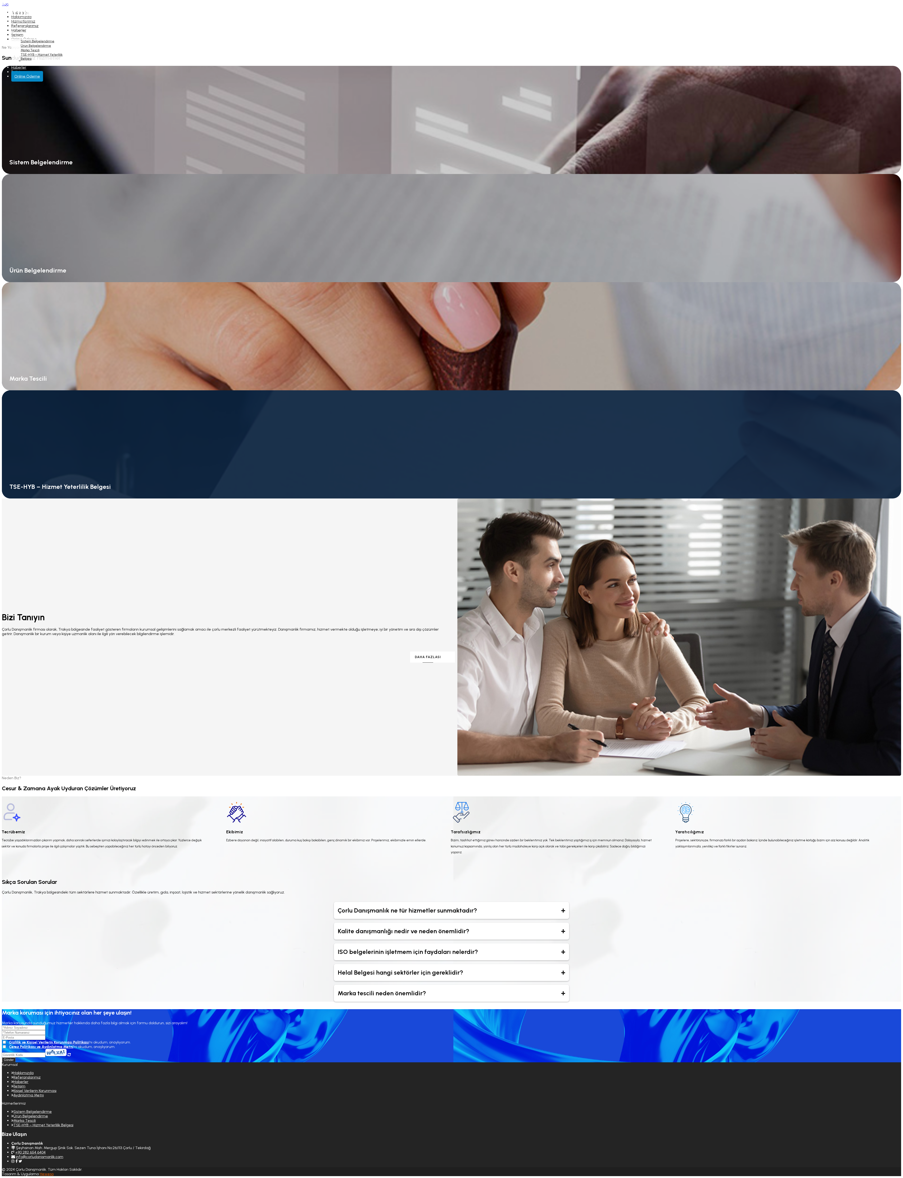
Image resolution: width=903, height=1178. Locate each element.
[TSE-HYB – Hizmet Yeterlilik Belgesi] (451, 589)
